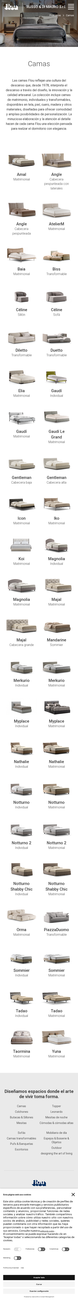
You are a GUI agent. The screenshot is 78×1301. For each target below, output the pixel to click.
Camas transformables (21, 1138)
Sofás (21, 1132)
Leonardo (57, 1111)
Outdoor (56, 1147)
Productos (55, 15)
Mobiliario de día (56, 1132)
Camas (21, 1106)
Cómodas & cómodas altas (56, 1123)
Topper (56, 1106)
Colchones (21, 1111)
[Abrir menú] (71, 6)
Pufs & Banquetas (21, 1143)
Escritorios (21, 1149)
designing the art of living (56, 1153)
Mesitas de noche (56, 1117)
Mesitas (22, 1123)
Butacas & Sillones (21, 1117)
